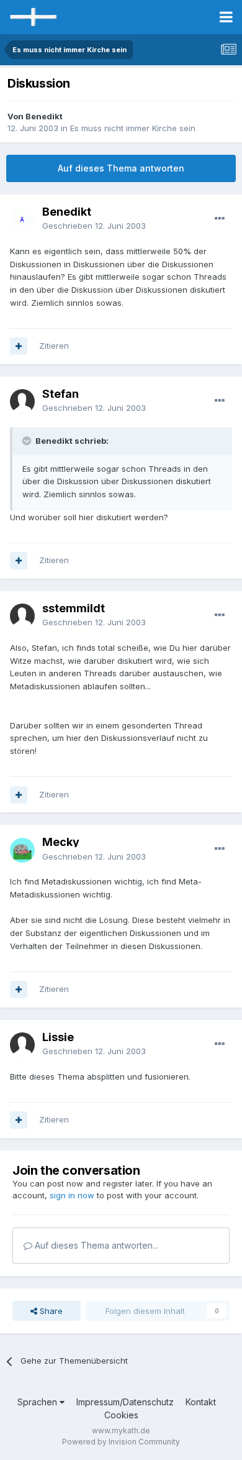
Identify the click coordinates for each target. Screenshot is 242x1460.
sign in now (72, 1195)
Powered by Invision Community (121, 1441)
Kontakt (201, 1402)
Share (50, 1311)
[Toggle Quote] (28, 441)
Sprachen (38, 1402)
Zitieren (54, 346)
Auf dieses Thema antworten (121, 168)
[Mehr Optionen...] (219, 218)
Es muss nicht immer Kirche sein (132, 128)
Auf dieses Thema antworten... (95, 1245)
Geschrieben (94, 226)
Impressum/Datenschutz (125, 1402)
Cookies (121, 1415)
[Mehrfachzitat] (18, 346)
